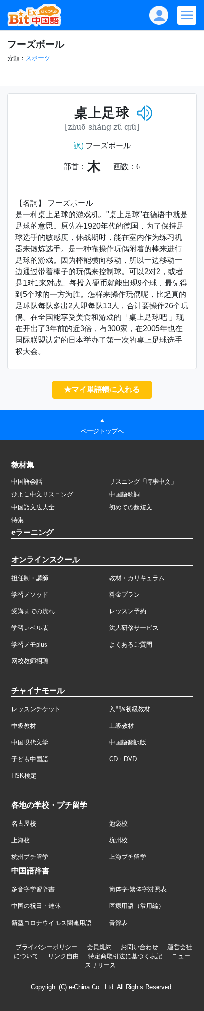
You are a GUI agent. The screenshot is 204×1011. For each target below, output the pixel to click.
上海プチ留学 (127, 856)
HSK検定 (24, 775)
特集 (17, 520)
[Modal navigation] (186, 15)
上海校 (20, 840)
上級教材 (121, 725)
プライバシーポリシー (46, 947)
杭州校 (118, 840)
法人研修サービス (133, 627)
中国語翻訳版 (127, 742)
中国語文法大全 (33, 507)
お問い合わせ (139, 947)
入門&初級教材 (129, 709)
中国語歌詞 (124, 494)
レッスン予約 (127, 611)
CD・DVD (123, 759)
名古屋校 (23, 823)
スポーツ (38, 58)
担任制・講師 (29, 578)
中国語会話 (26, 481)
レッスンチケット (36, 709)
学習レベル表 (29, 627)
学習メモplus (29, 644)
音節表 (118, 922)
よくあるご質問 (130, 644)
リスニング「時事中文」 (143, 481)
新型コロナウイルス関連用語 (51, 922)
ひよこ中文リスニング (42, 494)
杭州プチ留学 (29, 856)
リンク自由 (63, 956)
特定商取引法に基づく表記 (125, 956)
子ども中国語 (29, 759)
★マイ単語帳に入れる (102, 389)
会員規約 (99, 947)
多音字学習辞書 (33, 889)
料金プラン (124, 594)
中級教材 (23, 725)
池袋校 (118, 823)
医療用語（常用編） (137, 905)
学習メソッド (29, 594)
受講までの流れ (33, 611)
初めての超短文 (130, 507)
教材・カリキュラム (137, 578)
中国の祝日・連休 (36, 905)
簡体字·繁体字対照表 (138, 889)
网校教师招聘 (29, 661)
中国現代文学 (29, 742)
